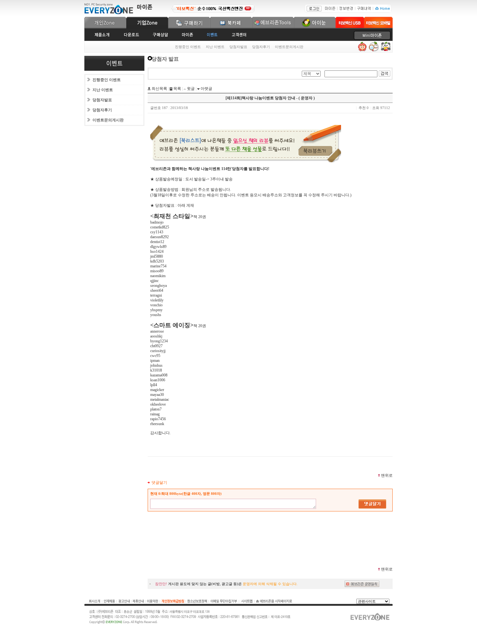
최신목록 (159, 88)
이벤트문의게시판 (289, 47)
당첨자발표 (238, 47)
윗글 (190, 88)
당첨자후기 (261, 47)
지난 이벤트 (215, 47)
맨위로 (387, 475)
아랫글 (206, 88)
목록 (176, 88)
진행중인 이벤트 (188, 47)
